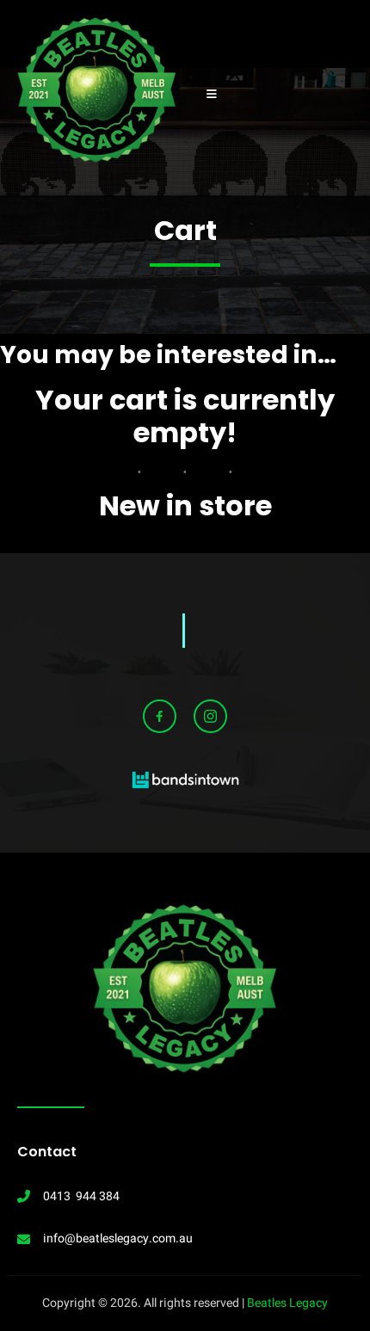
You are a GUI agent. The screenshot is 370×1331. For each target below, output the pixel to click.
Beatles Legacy (287, 1303)
